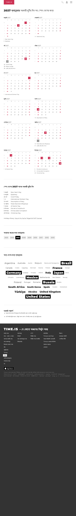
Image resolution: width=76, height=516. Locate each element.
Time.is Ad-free (48, 336)
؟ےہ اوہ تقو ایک (55, 376)
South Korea (34, 287)
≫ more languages (65, 376)
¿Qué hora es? (29, 374)
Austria (30, 263)
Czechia (25, 268)
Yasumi (17, 218)
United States (38, 297)
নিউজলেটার (19, 341)
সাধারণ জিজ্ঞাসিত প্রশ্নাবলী (49, 339)
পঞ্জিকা (5, 355)
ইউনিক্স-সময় (33, 336)
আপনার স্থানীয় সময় (8, 339)
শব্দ (4, 363)
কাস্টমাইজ (45, 333)
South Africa (16, 287)
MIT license (37, 218)
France (57, 268)
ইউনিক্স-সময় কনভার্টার (35, 339)
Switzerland (63, 287)
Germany (14, 272)
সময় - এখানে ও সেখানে (9, 336)
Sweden (54, 287)
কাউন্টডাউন (6, 350)
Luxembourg (20, 277)
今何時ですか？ (34, 376)
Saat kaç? (41, 376)
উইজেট (19, 336)
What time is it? (8, 374)
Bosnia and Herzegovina (51, 263)
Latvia (67, 272)
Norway (65, 277)
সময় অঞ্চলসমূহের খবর (22, 339)
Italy (48, 272)
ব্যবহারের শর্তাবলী (62, 336)
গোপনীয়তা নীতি (62, 339)
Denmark (33, 268)
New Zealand (56, 277)
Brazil (66, 263)
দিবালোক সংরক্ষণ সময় (8, 344)
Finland (47, 268)
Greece (25, 273)
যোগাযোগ (45, 347)
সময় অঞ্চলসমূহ (7, 341)
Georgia (67, 268)
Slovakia (58, 282)
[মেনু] (71, 2)
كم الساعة (48, 374)
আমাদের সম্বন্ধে (47, 344)
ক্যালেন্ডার (29, 10)
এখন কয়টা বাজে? (54, 374)
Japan (58, 272)
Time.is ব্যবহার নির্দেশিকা (49, 341)
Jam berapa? (16, 376)
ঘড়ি (4, 347)
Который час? (61, 374)
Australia (21, 263)
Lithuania (10, 277)
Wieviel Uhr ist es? (25, 376)
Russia (49, 282)
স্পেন (41, 10)
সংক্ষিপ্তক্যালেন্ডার (7, 358)
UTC (32, 333)
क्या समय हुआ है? (21, 374)
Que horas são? (8, 376)
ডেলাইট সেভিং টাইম (9, 68)
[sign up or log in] (67, 3)
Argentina (10, 263)
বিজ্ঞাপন (60, 333)
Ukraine (32, 292)
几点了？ (15, 374)
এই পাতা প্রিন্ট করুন (37, 316)
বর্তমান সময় (6, 333)
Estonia (40, 268)
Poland (17, 282)
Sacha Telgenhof (27, 218)
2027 (9, 17)
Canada (9, 268)
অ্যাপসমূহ (19, 333)
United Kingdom (50, 291)
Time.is (9, 2)
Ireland (41, 272)
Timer (6, 352)
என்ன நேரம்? (48, 376)
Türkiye (20, 291)
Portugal (27, 282)
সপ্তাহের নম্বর (7, 361)
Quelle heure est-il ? (39, 374)
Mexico (32, 277)
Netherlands (45, 277)
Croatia (17, 268)
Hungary (33, 272)
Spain (47, 287)
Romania (36, 282)
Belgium (38, 263)
